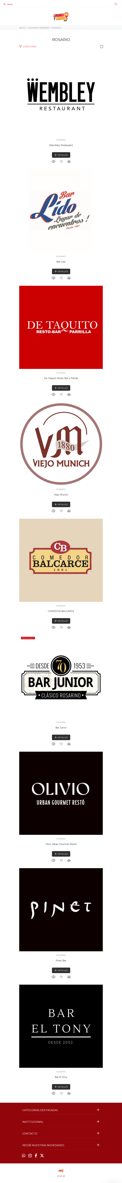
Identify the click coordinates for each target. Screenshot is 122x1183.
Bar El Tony (61, 1077)
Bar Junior (61, 727)
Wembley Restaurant (61, 145)
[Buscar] (116, 4)
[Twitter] (42, 1156)
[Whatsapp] (23, 1156)
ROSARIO (56, 28)
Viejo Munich (61, 494)
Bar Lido (61, 261)
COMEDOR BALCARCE (61, 611)
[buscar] (110, 4)
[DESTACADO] (61, 676)
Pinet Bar (61, 960)
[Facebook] (36, 1156)
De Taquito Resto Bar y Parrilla (61, 378)
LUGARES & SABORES (38, 28)
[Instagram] (30, 1156)
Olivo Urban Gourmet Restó (61, 844)
